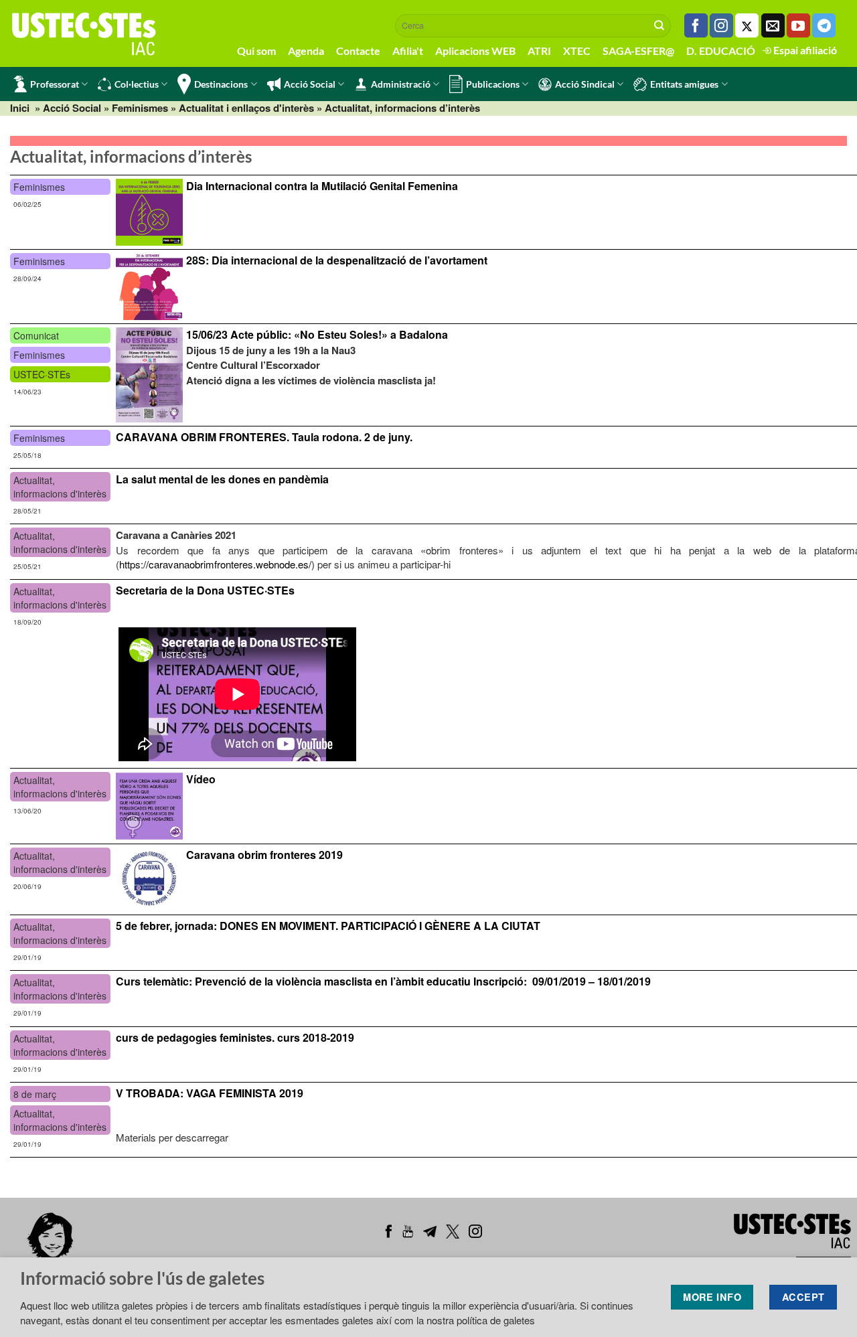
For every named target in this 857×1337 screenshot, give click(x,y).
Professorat (54, 84)
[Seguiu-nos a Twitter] (747, 25)
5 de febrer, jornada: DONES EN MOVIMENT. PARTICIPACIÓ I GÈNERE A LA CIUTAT (328, 925)
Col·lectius (136, 84)
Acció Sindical (585, 84)
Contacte (358, 50)
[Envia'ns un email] (773, 25)
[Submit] (659, 25)
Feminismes (140, 107)
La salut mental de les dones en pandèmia (222, 479)
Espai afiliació (804, 50)
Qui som (256, 50)
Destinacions (221, 84)
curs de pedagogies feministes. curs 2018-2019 (235, 1037)
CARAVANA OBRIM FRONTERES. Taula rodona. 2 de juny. (264, 437)
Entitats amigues (684, 84)
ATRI (539, 50)
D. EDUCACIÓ (720, 50)
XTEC (577, 50)
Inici (19, 107)
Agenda (306, 50)
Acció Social (309, 84)
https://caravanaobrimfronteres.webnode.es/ (215, 564)
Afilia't (407, 50)
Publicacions (493, 84)
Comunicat (36, 335)
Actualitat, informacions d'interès (59, 486)
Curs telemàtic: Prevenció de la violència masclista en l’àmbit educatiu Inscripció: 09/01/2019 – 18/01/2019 (383, 981)
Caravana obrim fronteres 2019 (264, 854)
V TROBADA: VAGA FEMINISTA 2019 (209, 1093)
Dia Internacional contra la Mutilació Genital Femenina (322, 185)
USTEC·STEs (41, 374)
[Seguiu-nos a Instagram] (721, 25)
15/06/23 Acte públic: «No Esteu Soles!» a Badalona (317, 334)
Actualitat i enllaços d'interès (246, 107)
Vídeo (201, 779)
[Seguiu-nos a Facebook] (696, 25)
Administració (401, 84)
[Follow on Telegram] (824, 25)
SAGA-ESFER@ (638, 50)
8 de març (34, 1094)
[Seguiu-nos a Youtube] (798, 25)
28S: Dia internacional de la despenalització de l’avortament (336, 260)
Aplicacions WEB (475, 50)
